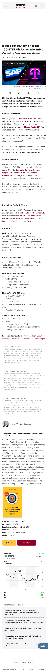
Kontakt (23, 669)
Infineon (37, 170)
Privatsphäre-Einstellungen (9, 669)
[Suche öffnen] (42, 5)
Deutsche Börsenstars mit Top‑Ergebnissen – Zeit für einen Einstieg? (22, 629)
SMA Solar (29, 218)
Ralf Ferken (18, 424)
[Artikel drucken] (19, 93)
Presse (44, 666)
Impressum (32, 669)
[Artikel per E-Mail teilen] (9, 93)
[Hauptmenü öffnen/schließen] (5, 5)
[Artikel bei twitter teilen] (38, 93)
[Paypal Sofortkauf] (9, 543)
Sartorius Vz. (19, 173)
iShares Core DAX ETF (29, 118)
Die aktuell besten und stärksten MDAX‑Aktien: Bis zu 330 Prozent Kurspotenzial (22, 637)
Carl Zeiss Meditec (29, 215)
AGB (35, 666)
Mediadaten (42, 669)
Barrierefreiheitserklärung (9, 666)
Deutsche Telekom (24, 170)
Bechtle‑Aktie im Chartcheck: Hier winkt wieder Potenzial (21, 645)
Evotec (5, 218)
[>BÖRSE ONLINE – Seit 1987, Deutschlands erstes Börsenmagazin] (21, 5)
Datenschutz (25, 666)
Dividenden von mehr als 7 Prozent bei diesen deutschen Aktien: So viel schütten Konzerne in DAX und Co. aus (22, 613)
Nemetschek (38, 213)
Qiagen (5, 173)
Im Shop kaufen (26, 543)
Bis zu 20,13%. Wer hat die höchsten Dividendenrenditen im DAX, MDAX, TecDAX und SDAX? (23, 621)
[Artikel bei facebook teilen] (28, 93)
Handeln (43, 646)
